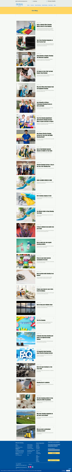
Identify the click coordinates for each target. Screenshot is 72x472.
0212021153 (35, 1)
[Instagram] (30, 467)
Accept (68, 470)
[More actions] (53, 22)
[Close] (71, 470)
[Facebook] (28, 467)
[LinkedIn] (32, 467)
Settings (63, 470)
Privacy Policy (39, 470)
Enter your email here (51, 448)
